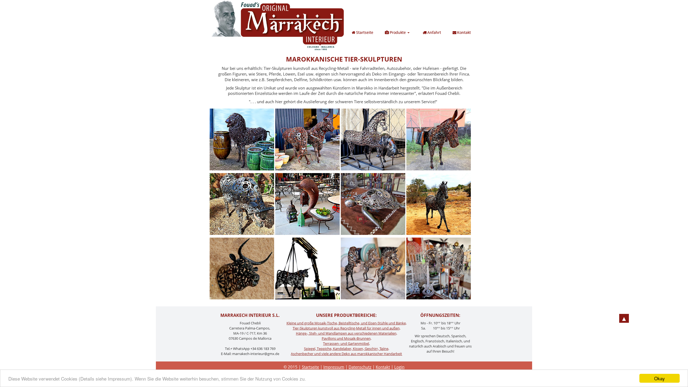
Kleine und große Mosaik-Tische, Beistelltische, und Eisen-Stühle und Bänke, (346, 323)
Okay (659, 378)
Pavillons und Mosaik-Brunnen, (346, 338)
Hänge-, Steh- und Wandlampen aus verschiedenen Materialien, (346, 333)
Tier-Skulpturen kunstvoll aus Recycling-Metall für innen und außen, (346, 328)
